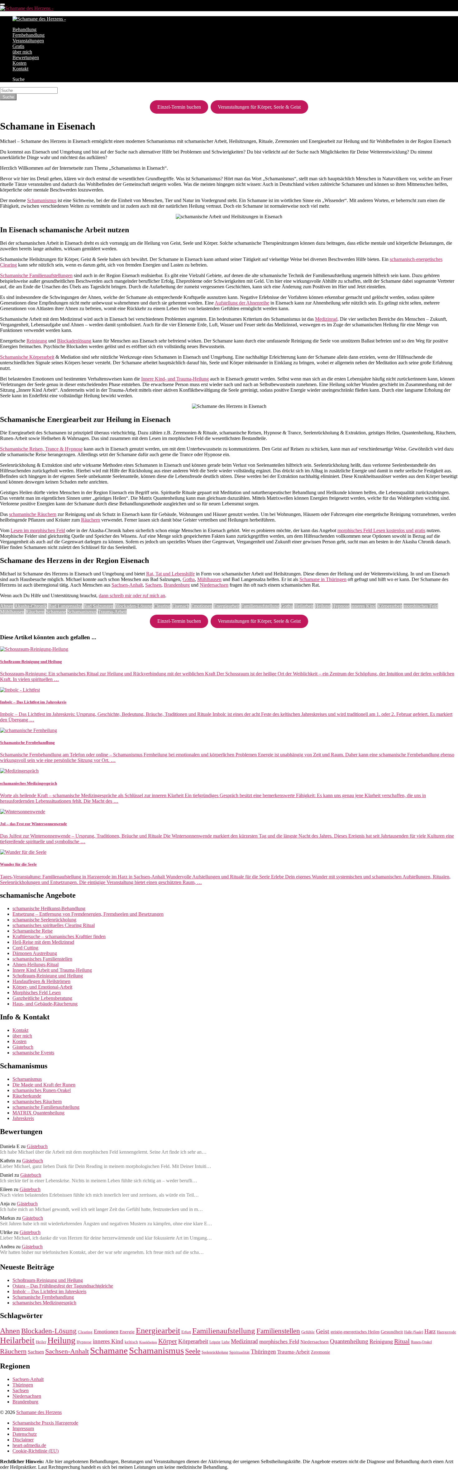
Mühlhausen (209, 579)
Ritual (402, 1341)
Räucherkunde (26, 1096)
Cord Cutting (25, 947)
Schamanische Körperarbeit (27, 357)
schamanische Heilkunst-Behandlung (48, 908)
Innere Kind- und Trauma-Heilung (175, 378)
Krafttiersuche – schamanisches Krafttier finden (59, 936)
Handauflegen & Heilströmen (41, 981)
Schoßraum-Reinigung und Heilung (47, 975)
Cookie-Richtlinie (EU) (35, 1451)
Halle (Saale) (413, 1332)
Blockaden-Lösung (133, 606)
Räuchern (90, 519)
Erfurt (186, 1332)
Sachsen (153, 585)
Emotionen (201, 606)
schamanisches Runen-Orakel (41, 1090)
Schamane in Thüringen (322, 579)
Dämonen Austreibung (34, 953)
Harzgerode (446, 1332)
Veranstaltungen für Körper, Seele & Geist (259, 107)
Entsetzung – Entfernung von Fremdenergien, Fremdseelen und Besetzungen (88, 914)
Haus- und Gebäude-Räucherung (45, 1003)
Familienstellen (278, 1331)
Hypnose (341, 606)
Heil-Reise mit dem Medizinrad (43, 942)
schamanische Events (33, 1052)
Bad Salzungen (98, 606)
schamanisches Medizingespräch (44, 1302)
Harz (430, 1331)
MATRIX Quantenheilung (38, 1112)
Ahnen (6, 606)
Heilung (323, 606)
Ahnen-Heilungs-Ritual (35, 964)
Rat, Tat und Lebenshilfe (170, 573)
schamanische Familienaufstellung (45, 1107)
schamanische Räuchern (32, 514)
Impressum (23, 1428)
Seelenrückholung (215, 1352)
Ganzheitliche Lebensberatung (42, 998)
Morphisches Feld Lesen (36, 992)
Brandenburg (177, 585)
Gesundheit (392, 1331)
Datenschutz (24, 1434)
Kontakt (20, 68)
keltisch (131, 1342)
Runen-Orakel (421, 1342)
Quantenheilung (349, 1341)
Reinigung (36, 340)
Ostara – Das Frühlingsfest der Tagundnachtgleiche (62, 1285)
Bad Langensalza (65, 606)
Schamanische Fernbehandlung (43, 1297)
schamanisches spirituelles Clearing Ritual (53, 925)
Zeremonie (320, 1352)
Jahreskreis (23, 1118)
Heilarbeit (303, 606)
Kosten (19, 63)
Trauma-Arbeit (112, 611)
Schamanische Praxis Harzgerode (45, 1422)
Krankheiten (148, 1342)
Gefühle (308, 1332)
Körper (167, 1341)
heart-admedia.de (29, 1445)
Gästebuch (22, 1047)
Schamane (56, 611)
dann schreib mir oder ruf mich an (132, 595)
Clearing (162, 606)
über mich (22, 51)
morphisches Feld (420, 606)
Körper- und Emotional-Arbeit (42, 987)
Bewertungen (25, 57)
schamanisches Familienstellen (42, 959)
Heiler (41, 1342)
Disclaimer (23, 1439)
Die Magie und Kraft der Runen (43, 1084)
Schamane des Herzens (39, 1412)
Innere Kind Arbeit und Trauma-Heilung (52, 970)
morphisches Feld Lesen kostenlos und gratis (381, 530)
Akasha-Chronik (30, 606)
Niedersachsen (214, 585)
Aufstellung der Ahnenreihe (242, 302)
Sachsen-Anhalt (127, 585)
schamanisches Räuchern (37, 1101)
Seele (192, 1351)
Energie (127, 1331)
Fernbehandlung (28, 35)
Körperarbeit (389, 606)
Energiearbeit (226, 606)
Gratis (18, 46)
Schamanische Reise (32, 931)
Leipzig (214, 1342)
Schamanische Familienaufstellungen (36, 275)
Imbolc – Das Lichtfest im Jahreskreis (49, 1291)
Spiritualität (239, 1352)
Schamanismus (41, 200)
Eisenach (180, 606)
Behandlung (24, 29)
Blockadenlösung (74, 340)
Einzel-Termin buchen (179, 107)
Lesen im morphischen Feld (38, 530)
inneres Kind (363, 606)
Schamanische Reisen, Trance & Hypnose (41, 448)
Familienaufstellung (260, 606)
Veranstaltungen (28, 40)
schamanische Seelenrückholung (44, 919)
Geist (322, 1331)
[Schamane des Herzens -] (26, 8)
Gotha (189, 579)
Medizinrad (326, 319)
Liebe (226, 1342)
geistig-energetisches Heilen (355, 1331)
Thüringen (263, 1351)
